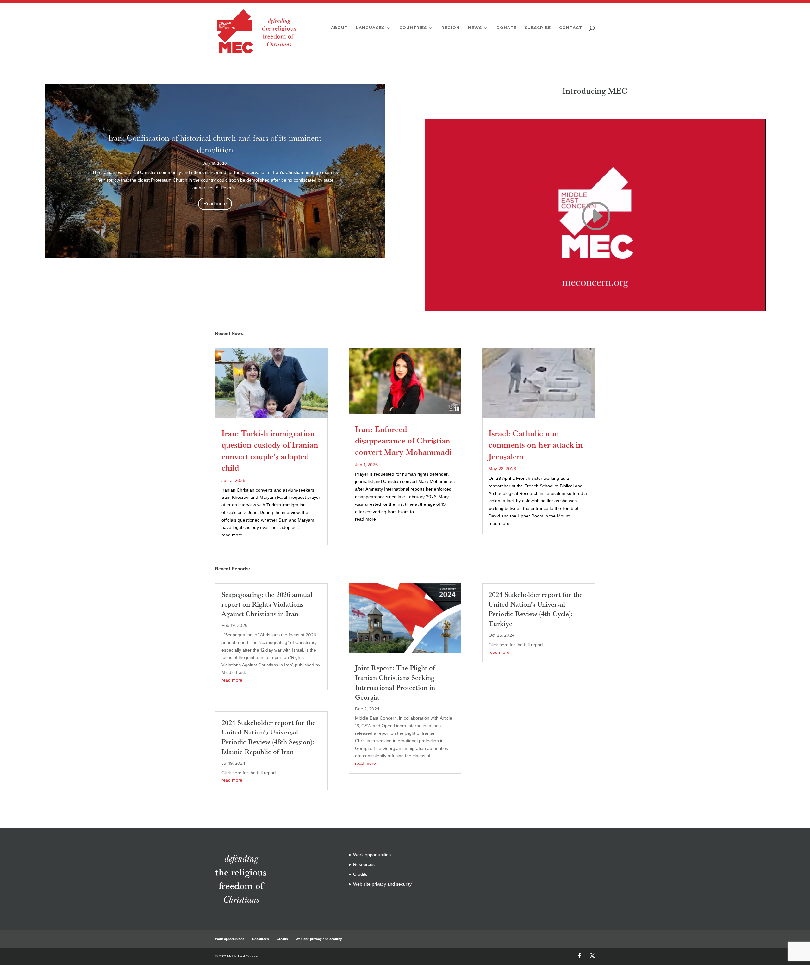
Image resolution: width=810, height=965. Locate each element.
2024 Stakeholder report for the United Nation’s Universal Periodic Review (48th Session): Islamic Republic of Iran (268, 737)
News (475, 28)
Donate (506, 28)
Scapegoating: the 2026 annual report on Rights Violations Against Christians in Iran (266, 604)
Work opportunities (372, 854)
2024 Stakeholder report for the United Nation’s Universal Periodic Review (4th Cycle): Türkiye (536, 608)
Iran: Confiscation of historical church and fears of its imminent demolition (214, 143)
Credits (360, 874)
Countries (413, 28)
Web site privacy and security (382, 884)
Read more (215, 204)
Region (450, 28)
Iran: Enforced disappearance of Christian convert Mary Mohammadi (403, 440)
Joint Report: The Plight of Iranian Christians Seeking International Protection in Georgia (395, 682)
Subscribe (538, 28)
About (339, 28)
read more (231, 535)
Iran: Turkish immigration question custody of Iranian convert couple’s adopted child (269, 450)
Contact (570, 28)
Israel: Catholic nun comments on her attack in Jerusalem (536, 444)
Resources (364, 864)
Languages (370, 28)
